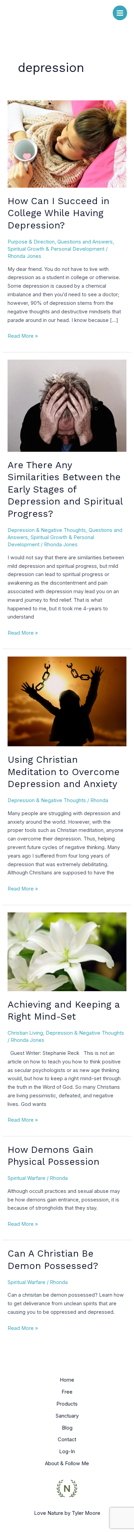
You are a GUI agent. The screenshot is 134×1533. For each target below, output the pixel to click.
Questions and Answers (85, 242)
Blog (67, 1428)
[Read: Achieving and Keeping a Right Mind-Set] (67, 951)
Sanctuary (67, 1416)
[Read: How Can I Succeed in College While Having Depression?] (67, 143)
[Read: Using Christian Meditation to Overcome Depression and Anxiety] (67, 701)
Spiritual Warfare (26, 1178)
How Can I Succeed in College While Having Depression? (58, 213)
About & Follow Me (67, 1463)
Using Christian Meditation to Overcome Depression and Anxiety (64, 771)
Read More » (23, 335)
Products (67, 1404)
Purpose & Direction (31, 242)
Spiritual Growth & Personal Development (56, 249)
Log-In (67, 1451)
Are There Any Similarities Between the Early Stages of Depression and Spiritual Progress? (65, 489)
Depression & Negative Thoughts (47, 530)
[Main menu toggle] (120, 12)
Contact (67, 1439)
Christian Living (25, 1033)
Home (67, 1380)
